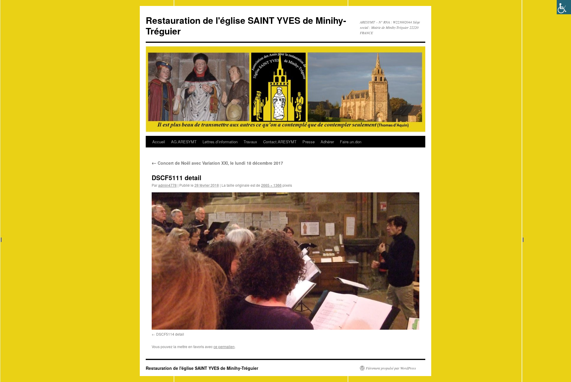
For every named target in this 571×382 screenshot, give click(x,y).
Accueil (158, 141)
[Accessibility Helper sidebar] (564, 7)
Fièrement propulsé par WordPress (391, 368)
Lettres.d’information (220, 141)
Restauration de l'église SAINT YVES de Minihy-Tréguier (246, 25)
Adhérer (327, 141)
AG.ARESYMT (184, 141)
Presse (308, 141)
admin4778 (167, 185)
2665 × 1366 (271, 185)
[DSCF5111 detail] (285, 260)
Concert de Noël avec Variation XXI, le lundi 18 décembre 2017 (217, 163)
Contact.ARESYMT (280, 141)
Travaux (250, 141)
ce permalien (224, 346)
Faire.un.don (350, 141)
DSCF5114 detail (170, 334)
